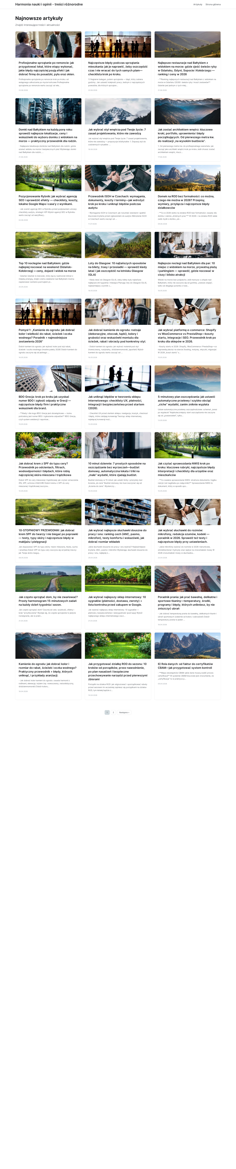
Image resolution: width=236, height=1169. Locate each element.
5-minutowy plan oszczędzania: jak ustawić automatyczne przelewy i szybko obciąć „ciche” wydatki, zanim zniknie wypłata (186, 400)
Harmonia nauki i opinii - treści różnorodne (49, 4)
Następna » (124, 712)
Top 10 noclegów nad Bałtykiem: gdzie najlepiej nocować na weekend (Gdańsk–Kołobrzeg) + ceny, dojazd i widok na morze (47, 267)
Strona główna (213, 4)
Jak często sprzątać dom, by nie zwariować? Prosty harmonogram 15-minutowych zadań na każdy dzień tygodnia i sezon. (48, 600)
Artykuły (197, 4)
